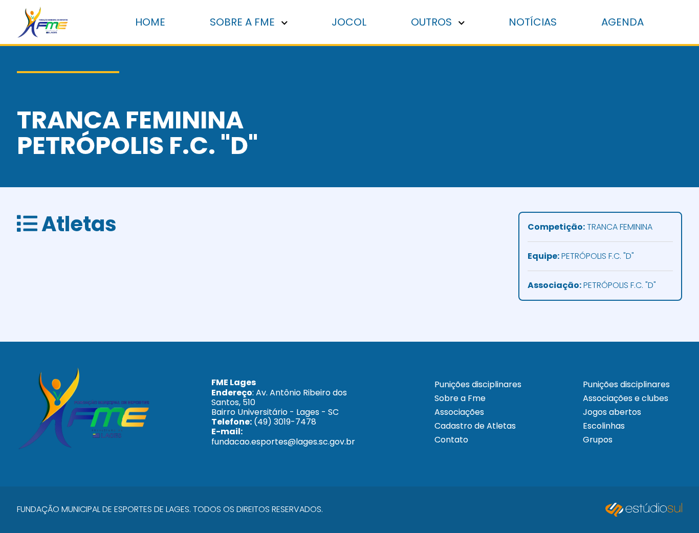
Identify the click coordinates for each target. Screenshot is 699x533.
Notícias (533, 22)
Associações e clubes (625, 398)
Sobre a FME (243, 22)
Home (150, 22)
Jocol (349, 22)
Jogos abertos (612, 412)
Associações (459, 412)
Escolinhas (604, 426)
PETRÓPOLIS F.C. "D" (581, 256)
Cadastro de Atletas (475, 426)
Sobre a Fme (460, 398)
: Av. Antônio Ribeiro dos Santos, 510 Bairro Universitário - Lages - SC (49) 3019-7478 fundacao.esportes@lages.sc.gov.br (283, 411)
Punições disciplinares (477, 384)
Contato (451, 440)
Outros (432, 22)
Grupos (598, 440)
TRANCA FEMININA (590, 227)
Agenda (622, 22)
